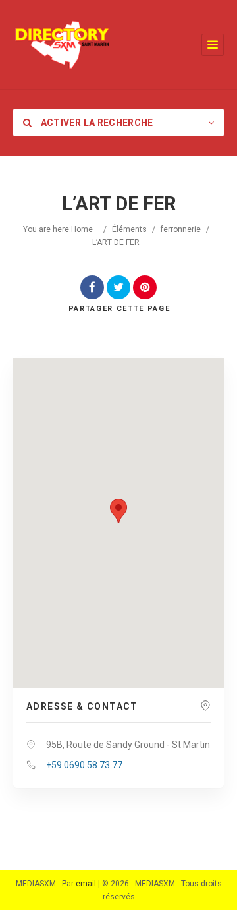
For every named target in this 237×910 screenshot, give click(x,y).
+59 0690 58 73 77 (84, 765)
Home (82, 229)
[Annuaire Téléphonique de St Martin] (62, 44)
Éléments (129, 229)
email (86, 883)
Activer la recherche (95, 122)
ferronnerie (181, 229)
